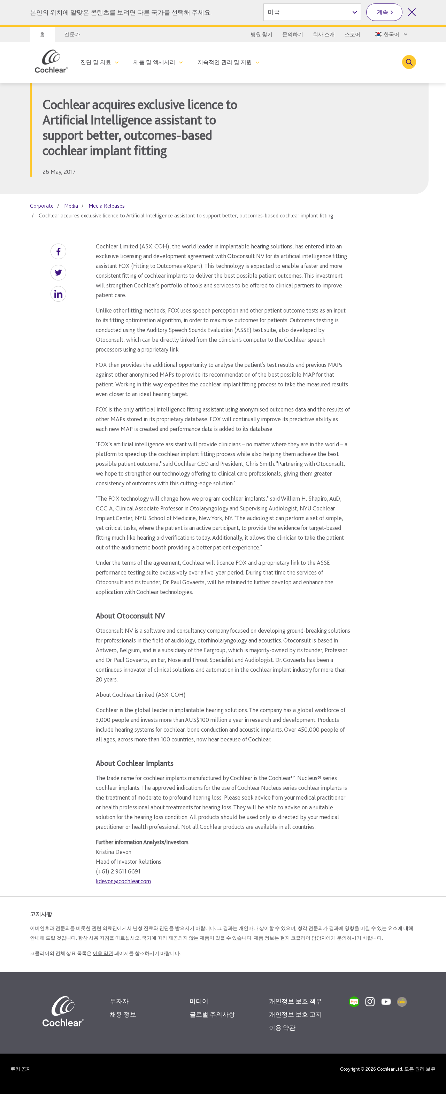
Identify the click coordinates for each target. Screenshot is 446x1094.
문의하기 (292, 34)
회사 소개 (324, 34)
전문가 (72, 34)
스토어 (352, 34)
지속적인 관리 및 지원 (225, 62)
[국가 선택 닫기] (412, 12)
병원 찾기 (261, 34)
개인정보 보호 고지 (295, 1014)
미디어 (199, 1001)
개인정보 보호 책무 (295, 1001)
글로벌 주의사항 (212, 1014)
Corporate (42, 205)
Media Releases (107, 205)
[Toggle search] (409, 62)
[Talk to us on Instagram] (370, 1001)
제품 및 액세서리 (154, 62)
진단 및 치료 (95, 62)
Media (71, 205)
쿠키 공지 (20, 1069)
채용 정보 (123, 1014)
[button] (58, 251)
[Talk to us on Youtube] (386, 1001)
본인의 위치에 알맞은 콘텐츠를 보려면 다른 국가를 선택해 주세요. (121, 12)
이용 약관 (103, 953)
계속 (382, 12)
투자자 (119, 1001)
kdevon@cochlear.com (123, 881)
